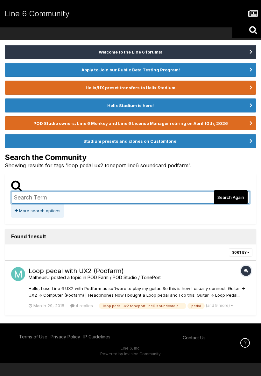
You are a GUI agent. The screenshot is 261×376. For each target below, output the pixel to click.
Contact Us (194, 337)
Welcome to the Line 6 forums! (130, 51)
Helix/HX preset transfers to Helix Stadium (130, 87)
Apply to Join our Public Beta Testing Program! (130, 69)
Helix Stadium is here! (130, 105)
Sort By (239, 252)
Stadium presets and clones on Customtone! (130, 141)
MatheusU (39, 277)
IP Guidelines (96, 336)
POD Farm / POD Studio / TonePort (124, 277)
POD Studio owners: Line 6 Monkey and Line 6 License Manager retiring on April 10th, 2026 (130, 123)
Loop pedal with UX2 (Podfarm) (76, 271)
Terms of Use (33, 336)
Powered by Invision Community (130, 353)
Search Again (230, 197)
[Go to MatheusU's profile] (18, 274)
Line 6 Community (37, 13)
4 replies (83, 305)
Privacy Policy (65, 336)
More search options (39, 210)
